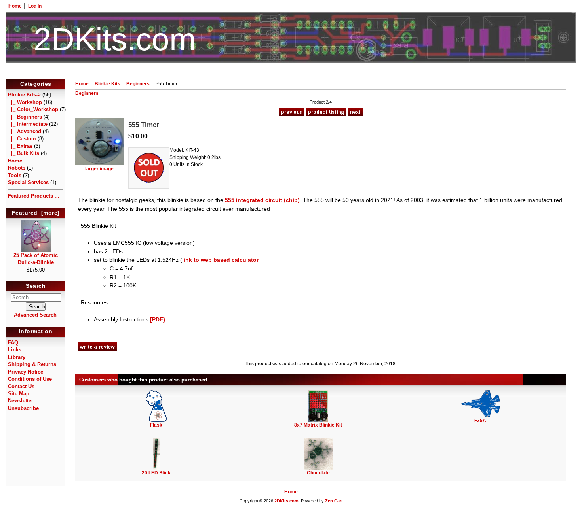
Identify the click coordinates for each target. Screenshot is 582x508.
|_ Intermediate (28, 124)
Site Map (18, 394)
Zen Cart (334, 501)
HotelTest (291, 74)
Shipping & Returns (32, 364)
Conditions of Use (30, 379)
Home (15, 6)
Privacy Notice (25, 372)
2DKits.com (286, 501)
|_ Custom (22, 139)
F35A (480, 420)
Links (14, 350)
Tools (14, 175)
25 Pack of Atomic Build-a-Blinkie (35, 258)
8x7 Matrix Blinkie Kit (318, 425)
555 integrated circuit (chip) (262, 200)
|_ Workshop (25, 102)
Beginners (138, 84)
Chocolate (318, 473)
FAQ (13, 343)
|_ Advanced (24, 131)
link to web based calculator (220, 260)
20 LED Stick (156, 473)
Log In (35, 6)
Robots (16, 168)
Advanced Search (35, 315)
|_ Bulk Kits (23, 153)
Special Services (28, 182)
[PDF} (157, 319)
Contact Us (21, 386)
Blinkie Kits (107, 84)
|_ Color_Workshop (33, 109)
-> (24, 95)
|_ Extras (20, 146)
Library (16, 357)
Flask (156, 425)
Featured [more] (36, 213)
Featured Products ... (33, 196)
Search (36, 286)
